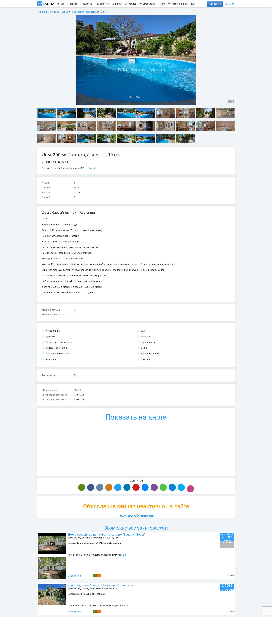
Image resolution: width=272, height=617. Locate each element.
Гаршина (80, 594)
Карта (162, 3)
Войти (232, 4)
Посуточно (86, 3)
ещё (123, 554)
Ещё (193, 3)
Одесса (45, 168)
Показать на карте (136, 417)
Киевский (115, 543)
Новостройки (102, 3)
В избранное (74, 575)
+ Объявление (215, 3)
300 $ (227, 544)
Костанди (75, 168)
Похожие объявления (136, 516)
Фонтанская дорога (86, 543)
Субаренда (130, 3)
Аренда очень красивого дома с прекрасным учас (94, 554)
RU (226, 4)
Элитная (117, 3)
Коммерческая (148, 3)
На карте (92, 168)
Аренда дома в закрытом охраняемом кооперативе (95, 605)
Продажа (72, 3)
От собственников (178, 3)
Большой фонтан (59, 168)
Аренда (60, 3)
